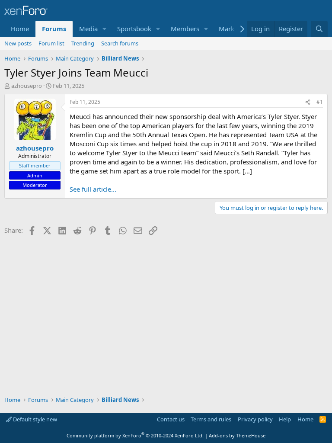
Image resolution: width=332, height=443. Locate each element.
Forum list (51, 43)
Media (88, 28)
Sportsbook (134, 28)
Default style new (34, 419)
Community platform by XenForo (135, 435)
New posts (18, 43)
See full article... (93, 189)
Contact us (171, 419)
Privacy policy (255, 419)
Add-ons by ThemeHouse (237, 435)
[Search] (319, 29)
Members (185, 28)
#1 (319, 102)
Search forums (119, 43)
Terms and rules (211, 419)
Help (285, 419)
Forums (54, 28)
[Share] (307, 102)
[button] (105, 29)
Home (20, 28)
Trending (82, 43)
